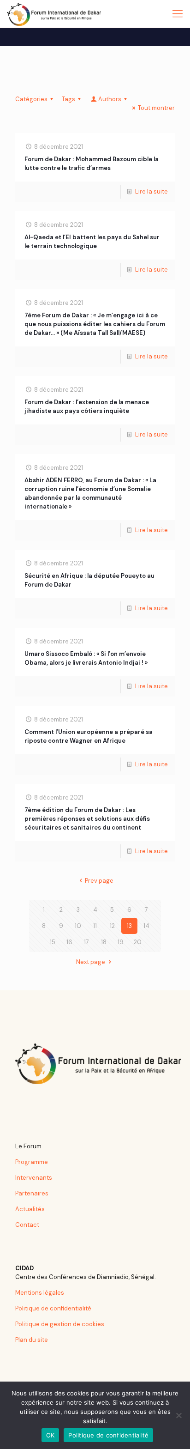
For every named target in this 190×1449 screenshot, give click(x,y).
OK (50, 1435)
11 (95, 926)
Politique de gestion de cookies (59, 1324)
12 (112, 926)
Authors (109, 99)
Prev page (99, 881)
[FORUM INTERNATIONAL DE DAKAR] (54, 13)
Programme (31, 1162)
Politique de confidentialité (53, 1308)
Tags (68, 99)
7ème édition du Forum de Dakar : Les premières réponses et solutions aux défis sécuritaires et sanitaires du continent (87, 818)
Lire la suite (151, 191)
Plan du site (31, 1340)
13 (129, 926)
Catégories (31, 99)
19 (121, 942)
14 (146, 926)
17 (86, 942)
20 (138, 942)
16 (69, 942)
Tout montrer (156, 108)
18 (104, 942)
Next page (90, 962)
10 (78, 926)
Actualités (30, 1209)
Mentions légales (39, 1293)
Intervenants (33, 1178)
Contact (27, 1225)
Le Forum (28, 1146)
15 (52, 942)
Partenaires (31, 1193)
